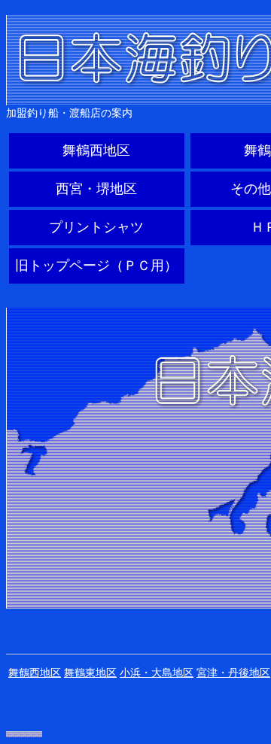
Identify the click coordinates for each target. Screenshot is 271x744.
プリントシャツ (96, 227)
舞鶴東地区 (90, 673)
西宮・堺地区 (96, 188)
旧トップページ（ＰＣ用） (96, 265)
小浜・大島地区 (156, 673)
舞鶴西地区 (96, 150)
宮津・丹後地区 (233, 673)
